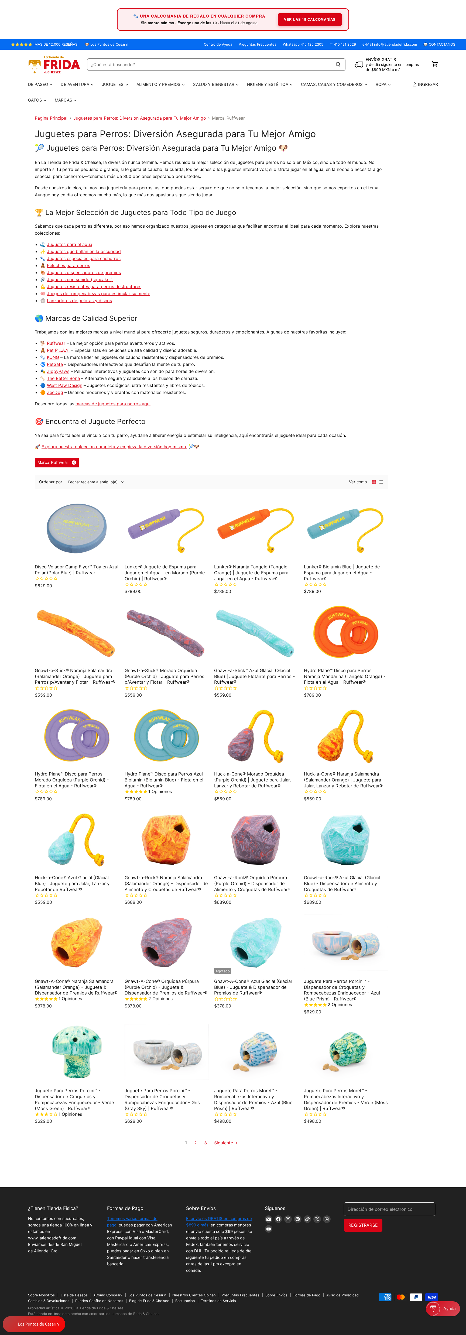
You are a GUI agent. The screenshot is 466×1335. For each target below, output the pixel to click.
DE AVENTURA (75, 84)
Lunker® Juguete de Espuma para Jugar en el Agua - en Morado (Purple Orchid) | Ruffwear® (165, 572)
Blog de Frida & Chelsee (149, 1301)
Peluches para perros (68, 265)
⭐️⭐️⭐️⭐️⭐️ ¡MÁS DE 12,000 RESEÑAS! (44, 44)
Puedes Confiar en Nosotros (99, 1301)
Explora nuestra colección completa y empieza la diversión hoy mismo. (114, 446)
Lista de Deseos (74, 1295)
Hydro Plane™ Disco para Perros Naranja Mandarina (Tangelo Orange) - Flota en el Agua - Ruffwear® (345, 676)
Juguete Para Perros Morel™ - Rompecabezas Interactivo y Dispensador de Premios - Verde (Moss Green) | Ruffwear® (346, 1099)
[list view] (381, 482)
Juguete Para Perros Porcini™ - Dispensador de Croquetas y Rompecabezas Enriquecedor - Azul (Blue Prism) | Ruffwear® (342, 990)
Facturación (185, 1301)
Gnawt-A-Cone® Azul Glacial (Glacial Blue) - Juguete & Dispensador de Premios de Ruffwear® (253, 987)
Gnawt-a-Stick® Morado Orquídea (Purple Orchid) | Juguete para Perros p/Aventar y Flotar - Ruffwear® (164, 676)
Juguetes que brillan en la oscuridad (84, 251)
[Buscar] (338, 64)
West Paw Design (64, 385)
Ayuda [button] (449, 1308)
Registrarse (363, 1225)
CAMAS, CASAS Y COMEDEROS (332, 84)
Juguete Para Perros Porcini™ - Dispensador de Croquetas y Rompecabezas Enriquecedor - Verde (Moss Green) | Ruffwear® (74, 1099)
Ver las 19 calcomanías (310, 19)
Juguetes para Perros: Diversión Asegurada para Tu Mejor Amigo (139, 118)
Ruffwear (56, 343)
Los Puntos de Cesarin (147, 1295)
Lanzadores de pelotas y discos (79, 300)
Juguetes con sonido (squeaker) (80, 279)
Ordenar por (50, 482)
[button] (443, 1308)
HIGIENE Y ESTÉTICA (268, 84)
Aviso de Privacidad (342, 1295)
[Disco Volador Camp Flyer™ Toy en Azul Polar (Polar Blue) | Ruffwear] (77, 528)
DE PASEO (38, 84)
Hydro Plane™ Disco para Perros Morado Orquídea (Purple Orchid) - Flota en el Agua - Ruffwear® (72, 779)
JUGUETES (113, 84)
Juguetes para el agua (69, 244)
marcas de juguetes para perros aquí (113, 403)
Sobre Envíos (276, 1295)
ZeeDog (55, 392)
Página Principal (51, 118)
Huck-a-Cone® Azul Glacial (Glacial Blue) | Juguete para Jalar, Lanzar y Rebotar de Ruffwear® (72, 883)
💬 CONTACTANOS (439, 44)
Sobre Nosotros (41, 1295)
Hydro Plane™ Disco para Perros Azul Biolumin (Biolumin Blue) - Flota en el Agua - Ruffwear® (164, 779)
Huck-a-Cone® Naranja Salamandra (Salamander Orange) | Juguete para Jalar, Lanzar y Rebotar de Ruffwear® (343, 779)
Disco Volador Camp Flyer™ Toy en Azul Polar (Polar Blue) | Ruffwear (76, 569)
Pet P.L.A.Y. (58, 350)
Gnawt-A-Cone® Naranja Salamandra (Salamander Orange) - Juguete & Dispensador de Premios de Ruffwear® (76, 987)
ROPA (382, 84)
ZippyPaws (58, 371)
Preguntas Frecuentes (257, 44)
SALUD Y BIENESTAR (214, 84)
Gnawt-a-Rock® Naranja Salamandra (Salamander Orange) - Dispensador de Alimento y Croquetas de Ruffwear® (166, 883)
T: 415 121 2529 (343, 44)
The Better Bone (63, 378)
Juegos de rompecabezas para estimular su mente (98, 293)
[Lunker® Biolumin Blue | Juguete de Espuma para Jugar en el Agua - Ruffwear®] (346, 528)
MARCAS (64, 100)
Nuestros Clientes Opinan (194, 1295)
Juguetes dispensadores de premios (84, 272)
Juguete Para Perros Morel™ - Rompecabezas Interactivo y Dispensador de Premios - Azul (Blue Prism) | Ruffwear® (253, 1099)
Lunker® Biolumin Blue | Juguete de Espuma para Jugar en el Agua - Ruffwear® (342, 572)
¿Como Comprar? (108, 1295)
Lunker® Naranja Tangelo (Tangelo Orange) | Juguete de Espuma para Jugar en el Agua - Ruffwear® (251, 572)
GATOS (35, 100)
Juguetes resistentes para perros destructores (94, 286)
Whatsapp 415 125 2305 (303, 44)
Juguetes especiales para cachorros (84, 258)
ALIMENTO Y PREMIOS (159, 84)
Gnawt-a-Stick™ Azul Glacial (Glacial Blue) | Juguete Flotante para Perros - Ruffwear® (254, 676)
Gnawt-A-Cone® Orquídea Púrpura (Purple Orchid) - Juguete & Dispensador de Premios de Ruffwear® (166, 987)
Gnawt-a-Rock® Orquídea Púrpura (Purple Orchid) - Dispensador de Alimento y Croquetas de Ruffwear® (252, 883)
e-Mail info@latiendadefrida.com (389, 44)
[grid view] (374, 482)
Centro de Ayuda (218, 44)
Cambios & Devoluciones (48, 1301)
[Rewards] (34, 1324)
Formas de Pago (306, 1295)
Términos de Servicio (218, 1301)
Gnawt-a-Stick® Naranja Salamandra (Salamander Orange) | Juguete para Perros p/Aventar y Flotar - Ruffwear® (75, 676)
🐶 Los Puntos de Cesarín (106, 44)
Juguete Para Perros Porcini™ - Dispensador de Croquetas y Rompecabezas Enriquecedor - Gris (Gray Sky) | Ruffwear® (162, 1099)
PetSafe (55, 364)
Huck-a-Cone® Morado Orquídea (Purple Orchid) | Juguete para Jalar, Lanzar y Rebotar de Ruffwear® (252, 779)
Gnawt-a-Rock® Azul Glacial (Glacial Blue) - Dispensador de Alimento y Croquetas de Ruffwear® (342, 883)
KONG (53, 357)
